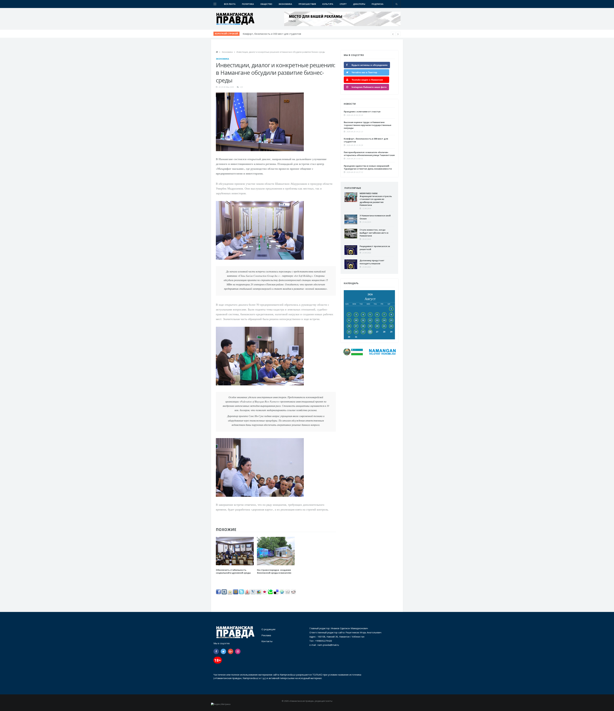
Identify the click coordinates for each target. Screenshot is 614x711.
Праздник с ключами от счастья (362, 111)
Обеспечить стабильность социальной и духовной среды (233, 571)
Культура (327, 4)
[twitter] (223, 651)
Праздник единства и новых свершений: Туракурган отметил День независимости (368, 167)
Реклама (266, 635)
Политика (248, 4)
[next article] (393, 34)
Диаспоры (359, 4)
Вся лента (230, 4)
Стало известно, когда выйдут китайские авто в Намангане (374, 232)
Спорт (343, 4)
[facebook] (216, 651)
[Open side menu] (214, 4)
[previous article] (398, 34)
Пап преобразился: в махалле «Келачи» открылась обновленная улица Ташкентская (291, 33)
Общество (266, 4)
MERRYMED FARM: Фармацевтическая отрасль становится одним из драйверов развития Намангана (376, 199)
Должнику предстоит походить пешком (372, 262)
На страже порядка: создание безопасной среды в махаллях (274, 571)
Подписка (377, 4)
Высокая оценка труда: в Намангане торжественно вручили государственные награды (367, 125)
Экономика (285, 4)
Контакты (266, 641)
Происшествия (307, 4)
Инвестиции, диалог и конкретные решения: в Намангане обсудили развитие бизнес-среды (280, 52)
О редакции (268, 629)
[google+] (230, 651)
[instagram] (237, 651)
